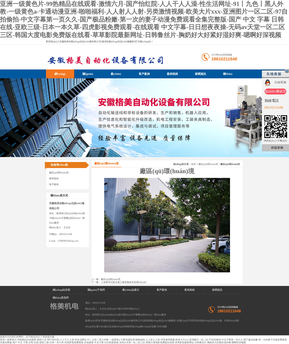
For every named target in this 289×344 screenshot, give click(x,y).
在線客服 (280, 82)
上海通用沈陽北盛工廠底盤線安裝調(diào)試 (123, 282)
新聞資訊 (200, 73)
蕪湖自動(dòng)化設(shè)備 (157, 320)
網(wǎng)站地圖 (148, 326)
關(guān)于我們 (88, 75)
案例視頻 (172, 73)
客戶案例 (144, 73)
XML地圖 (162, 326)
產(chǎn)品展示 (116, 75)
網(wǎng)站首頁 (59, 75)
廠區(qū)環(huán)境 (208, 164)
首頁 (193, 164)
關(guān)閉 (287, 71)
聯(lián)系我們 (227, 75)
